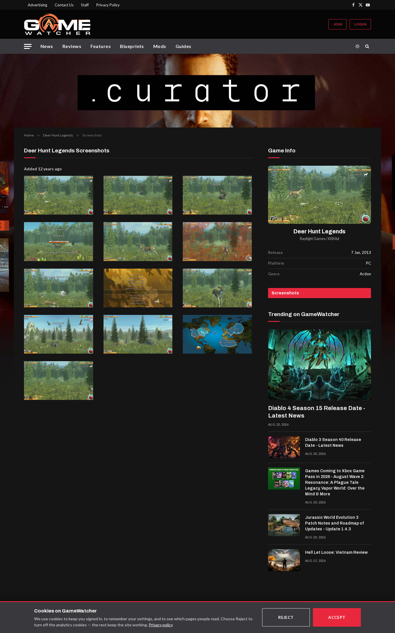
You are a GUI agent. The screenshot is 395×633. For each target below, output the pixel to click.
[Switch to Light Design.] (357, 46)
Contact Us (64, 5)
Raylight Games (312, 239)
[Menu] (28, 46)
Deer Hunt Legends (320, 231)
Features (101, 46)
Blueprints (132, 46)
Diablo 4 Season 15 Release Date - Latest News (316, 412)
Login (360, 24)
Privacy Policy (108, 5)
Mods (159, 46)
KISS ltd (333, 239)
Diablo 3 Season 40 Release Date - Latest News (333, 443)
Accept (337, 617)
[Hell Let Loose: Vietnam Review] (284, 560)
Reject (286, 617)
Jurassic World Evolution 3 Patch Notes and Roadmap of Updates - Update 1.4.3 (334, 523)
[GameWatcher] (57, 24)
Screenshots (285, 293)
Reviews (71, 46)
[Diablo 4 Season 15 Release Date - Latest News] (319, 365)
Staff (85, 5)
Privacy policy (161, 624)
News (46, 46)
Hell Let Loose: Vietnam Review (336, 552)
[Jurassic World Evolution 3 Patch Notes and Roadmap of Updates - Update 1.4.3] (284, 525)
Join (337, 24)
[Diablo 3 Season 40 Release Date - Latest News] (284, 447)
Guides (183, 46)
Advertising (37, 5)
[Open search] (368, 46)
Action (365, 274)
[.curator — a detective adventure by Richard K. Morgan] (197, 91)
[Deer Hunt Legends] (319, 195)
